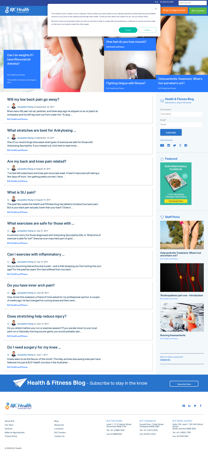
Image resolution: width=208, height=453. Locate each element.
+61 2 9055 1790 (183, 433)
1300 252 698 (167, 2)
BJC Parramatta (114, 421)
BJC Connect (198, 11)
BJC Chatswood (148, 421)
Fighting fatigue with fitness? (125, 84)
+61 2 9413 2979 (150, 430)
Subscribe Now (184, 383)
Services (8, 429)
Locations (58, 429)
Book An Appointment (174, 10)
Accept (128, 30)
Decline (147, 30)
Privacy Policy (11, 436)
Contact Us (165, 360)
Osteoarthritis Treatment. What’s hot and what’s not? (180, 81)
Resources (59, 425)
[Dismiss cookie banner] (156, 9)
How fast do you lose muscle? (126, 42)
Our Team (9, 425)
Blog (56, 421)
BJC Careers (60, 433)
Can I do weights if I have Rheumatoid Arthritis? (20, 59)
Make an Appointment (15, 433)
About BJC (10, 421)
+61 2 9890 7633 (117, 430)
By (8, 107)
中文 (156, 2)
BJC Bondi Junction (182, 421)
